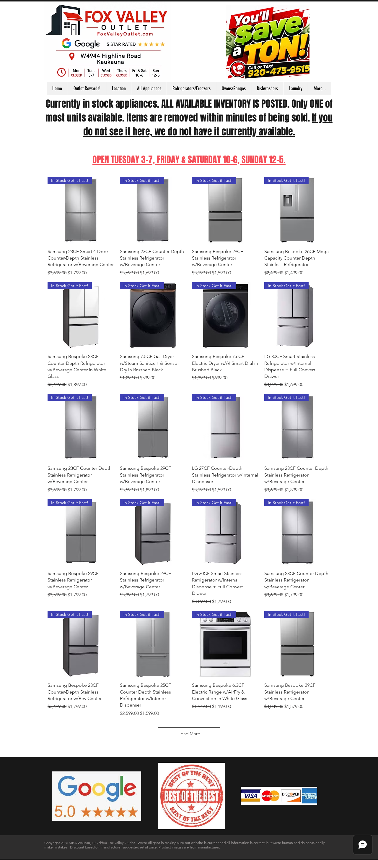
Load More (189, 733)
